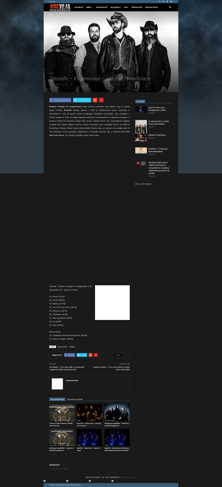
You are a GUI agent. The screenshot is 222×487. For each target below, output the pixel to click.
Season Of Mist (62, 347)
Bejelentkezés (151, 7)
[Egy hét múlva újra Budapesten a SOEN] (141, 109)
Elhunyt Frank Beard (157, 135)
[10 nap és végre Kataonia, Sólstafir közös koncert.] (61, 412)
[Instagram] (167, 1)
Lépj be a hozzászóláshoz (58, 469)
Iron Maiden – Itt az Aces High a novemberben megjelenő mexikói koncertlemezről (67, 368)
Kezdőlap (79, 7)
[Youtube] (171, 1)
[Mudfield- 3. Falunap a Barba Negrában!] (141, 150)
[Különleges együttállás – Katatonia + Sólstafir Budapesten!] (117, 412)
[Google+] (163, 1)
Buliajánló (116, 7)
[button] (170, 7)
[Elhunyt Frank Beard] (141, 137)
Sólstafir (72, 347)
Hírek (88, 7)
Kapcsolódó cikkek (57, 399)
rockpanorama (54, 84)
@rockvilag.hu (128, 477)
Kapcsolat (52, 1)
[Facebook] (159, 1)
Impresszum (137, 7)
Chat (126, 7)
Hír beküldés (101, 7)
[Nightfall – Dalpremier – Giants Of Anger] (89, 437)
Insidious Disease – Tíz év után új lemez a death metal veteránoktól (111, 368)
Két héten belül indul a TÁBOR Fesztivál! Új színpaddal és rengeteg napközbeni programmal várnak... (159, 167)
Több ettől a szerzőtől (75, 399)
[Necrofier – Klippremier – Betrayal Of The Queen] (89, 412)
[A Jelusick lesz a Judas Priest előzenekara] (141, 127)
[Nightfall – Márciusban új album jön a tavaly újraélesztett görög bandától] (117, 437)
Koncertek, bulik (110, 420)
